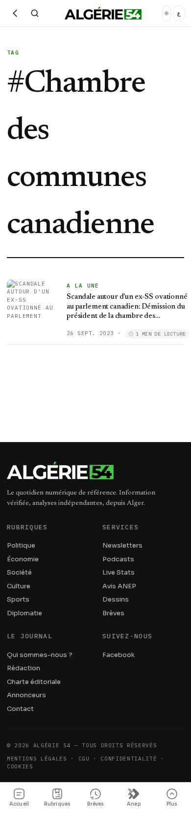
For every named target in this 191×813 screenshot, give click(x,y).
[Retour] (15, 13)
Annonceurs (26, 695)
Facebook (118, 655)
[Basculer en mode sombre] (166, 13)
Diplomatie (24, 613)
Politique (21, 545)
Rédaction (23, 668)
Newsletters (122, 545)
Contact (20, 709)
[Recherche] (34, 13)
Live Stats (118, 572)
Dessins (115, 599)
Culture (18, 586)
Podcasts (118, 559)
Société (19, 572)
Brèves (113, 613)
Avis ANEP (119, 586)
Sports (18, 599)
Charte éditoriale (34, 682)
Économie (23, 559)
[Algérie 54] (103, 13)
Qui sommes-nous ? (39, 655)
